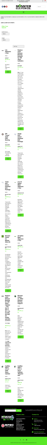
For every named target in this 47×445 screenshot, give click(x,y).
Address (35, 418)
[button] (23, 12)
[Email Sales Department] (32, 432)
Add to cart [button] (20, 129)
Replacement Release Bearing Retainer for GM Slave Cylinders (20, 55)
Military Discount (19, 428)
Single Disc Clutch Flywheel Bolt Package (20, 137)
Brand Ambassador (20, 427)
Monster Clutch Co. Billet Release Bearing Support (20, 299)
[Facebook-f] (20, 440)
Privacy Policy (19, 420)
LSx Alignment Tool (8, 51)
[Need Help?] (32, 428)
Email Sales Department (39, 432)
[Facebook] (2, 6)
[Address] (32, 419)
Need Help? (36, 428)
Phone (35, 424)
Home (2, 16)
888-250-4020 (10, 0)
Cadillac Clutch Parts (18, 16)
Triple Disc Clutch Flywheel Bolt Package (7, 185)
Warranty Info (19, 425)
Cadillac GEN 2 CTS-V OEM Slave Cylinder (7, 370)
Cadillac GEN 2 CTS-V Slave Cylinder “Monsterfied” (20, 370)
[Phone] (32, 424)
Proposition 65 (19, 421)
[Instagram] (4, 6)
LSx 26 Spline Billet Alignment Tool (20, 185)
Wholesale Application (20, 429)
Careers (17, 422)
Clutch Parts (7, 16)
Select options (8, 231)
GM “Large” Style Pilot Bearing (7, 137)
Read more (8, 72)
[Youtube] (6, 6)
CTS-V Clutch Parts (30, 16)
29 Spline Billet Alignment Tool (20, 238)
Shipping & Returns (20, 424)
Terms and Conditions (20, 418)
